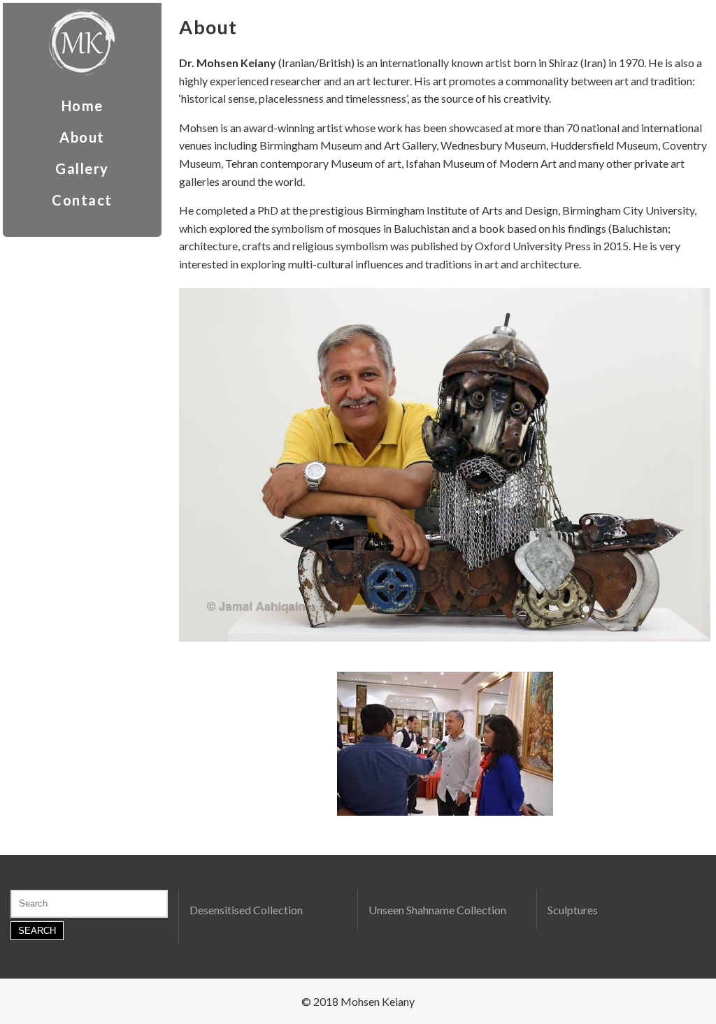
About (82, 137)
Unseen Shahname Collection (437, 909)
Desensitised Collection (246, 909)
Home (82, 105)
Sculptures (572, 909)
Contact (82, 200)
